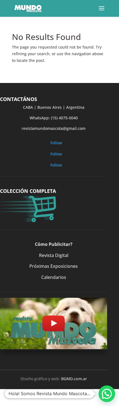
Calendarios (53, 277)
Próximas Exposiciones (53, 266)
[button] (107, 393)
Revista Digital (53, 255)
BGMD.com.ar (74, 378)
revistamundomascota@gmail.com (54, 128)
